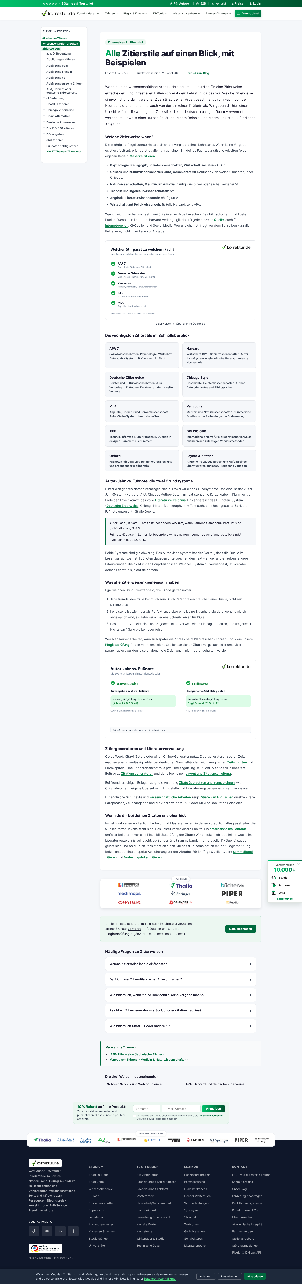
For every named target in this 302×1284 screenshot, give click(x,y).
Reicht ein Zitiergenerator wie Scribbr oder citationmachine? (155, 1010)
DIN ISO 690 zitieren (60, 128)
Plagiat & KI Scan (134, 13)
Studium (69, 1181)
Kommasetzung (194, 1181)
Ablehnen (206, 1276)
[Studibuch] (129, 885)
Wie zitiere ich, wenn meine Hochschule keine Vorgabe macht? (157, 995)
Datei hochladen (240, 928)
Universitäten (97, 1245)
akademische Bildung (44, 1181)
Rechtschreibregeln (197, 1174)
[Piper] (232, 893)
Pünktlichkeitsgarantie (247, 1203)
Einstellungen (230, 1276)
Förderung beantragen (247, 1196)
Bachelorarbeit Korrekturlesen (156, 1181)
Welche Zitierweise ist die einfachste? (138, 964)
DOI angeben (55, 134)
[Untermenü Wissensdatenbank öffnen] (200, 13)
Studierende (37, 1176)
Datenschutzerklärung (211, 1115)
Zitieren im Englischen (216, 797)
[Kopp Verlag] (129, 902)
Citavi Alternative (58, 116)
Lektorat (134, 929)
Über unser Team (243, 1217)
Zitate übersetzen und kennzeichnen (207, 783)
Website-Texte (146, 1224)
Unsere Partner (151, 1133)
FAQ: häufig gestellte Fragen (251, 1174)
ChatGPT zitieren (57, 104)
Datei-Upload (250, 13)
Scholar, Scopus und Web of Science (134, 1084)
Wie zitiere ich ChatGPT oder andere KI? (140, 1026)
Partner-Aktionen (217, 13)
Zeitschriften (237, 762)
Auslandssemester (101, 1224)
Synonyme (191, 1210)
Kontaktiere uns (242, 1181)
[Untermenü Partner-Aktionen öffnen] (231, 13)
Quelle (219, 220)
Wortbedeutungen (196, 1203)
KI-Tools (158, 13)
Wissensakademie (101, 1189)
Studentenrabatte (101, 1203)
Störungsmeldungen (245, 1245)
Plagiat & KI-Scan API (246, 1252)
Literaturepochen (195, 1245)
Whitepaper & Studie (150, 1238)
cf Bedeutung (55, 98)
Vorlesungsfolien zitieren (143, 857)
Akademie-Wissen (54, 38)
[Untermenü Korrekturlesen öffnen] (99, 13)
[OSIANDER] (180, 902)
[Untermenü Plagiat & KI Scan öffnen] (148, 13)
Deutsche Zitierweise (60, 122)
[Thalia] (180, 885)
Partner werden (242, 1231)
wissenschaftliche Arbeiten (170, 797)
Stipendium (96, 1210)
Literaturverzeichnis (170, 500)
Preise (237, 3)
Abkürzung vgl (56, 77)
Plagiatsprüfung (117, 645)
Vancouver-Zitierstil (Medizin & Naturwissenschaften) (149, 1059)
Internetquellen (116, 226)
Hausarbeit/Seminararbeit (154, 1203)
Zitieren (110, 13)
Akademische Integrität (247, 1224)
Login (257, 3)
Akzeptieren (255, 1276)
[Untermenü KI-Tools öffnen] (167, 13)
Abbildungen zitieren (60, 59)
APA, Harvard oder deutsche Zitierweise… (61, 90)
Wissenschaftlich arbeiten (60, 43)
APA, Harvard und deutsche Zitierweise (215, 1084)
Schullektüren (193, 1238)
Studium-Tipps (98, 1174)
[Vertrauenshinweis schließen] (298, 864)
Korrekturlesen (86, 13)
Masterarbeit (145, 1196)
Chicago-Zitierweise (60, 110)
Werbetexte (144, 1231)
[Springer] (180, 893)
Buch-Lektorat (146, 1210)
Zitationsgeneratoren (137, 774)
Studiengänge (98, 1238)
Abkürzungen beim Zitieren (64, 83)
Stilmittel (190, 1217)
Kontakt (220, 3)
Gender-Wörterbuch (197, 1196)
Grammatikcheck (195, 1189)
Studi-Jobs (96, 1181)
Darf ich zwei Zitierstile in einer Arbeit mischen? (146, 979)
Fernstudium (97, 1217)
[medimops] (129, 893)
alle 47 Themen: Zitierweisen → (64, 153)
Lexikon (191, 1166)
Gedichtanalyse (194, 1231)
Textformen (148, 1166)
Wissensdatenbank (185, 13)
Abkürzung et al (57, 65)
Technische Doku (148, 1245)
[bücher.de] (232, 885)
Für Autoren (182, 3)
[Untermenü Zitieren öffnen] (118, 13)
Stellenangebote (243, 1238)
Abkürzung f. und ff (59, 71)
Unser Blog (239, 1189)
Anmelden (213, 1108)
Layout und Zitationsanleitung (208, 774)
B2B (203, 3)
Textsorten (191, 1224)
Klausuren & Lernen (102, 1231)
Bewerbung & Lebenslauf (153, 1217)
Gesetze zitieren (142, 156)
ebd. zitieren (54, 140)
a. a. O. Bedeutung (58, 53)
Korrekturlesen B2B (245, 1210)
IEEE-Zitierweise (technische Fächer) (137, 1054)
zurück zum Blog (198, 73)
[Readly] (232, 902)
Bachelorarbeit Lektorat (152, 1189)
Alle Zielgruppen (147, 1174)
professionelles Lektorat (228, 829)
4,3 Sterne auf (76, 3)
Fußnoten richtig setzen (62, 146)
